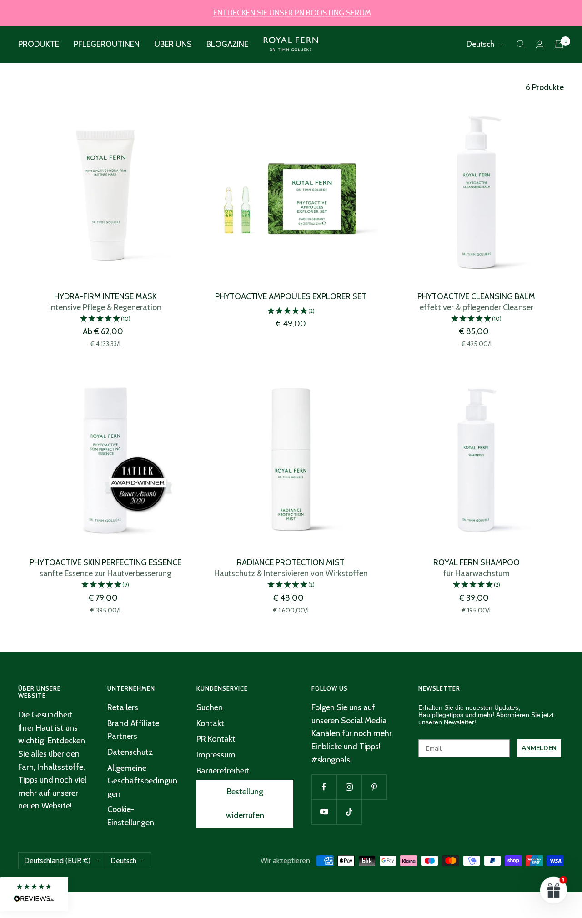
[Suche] (521, 44)
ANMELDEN (539, 748)
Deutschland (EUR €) (57, 860)
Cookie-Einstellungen (130, 816)
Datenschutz (130, 752)
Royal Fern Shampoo (476, 562)
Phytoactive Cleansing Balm (476, 296)
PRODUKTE (38, 44)
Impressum (216, 755)
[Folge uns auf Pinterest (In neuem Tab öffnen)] (373, 786)
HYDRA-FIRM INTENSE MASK (105, 296)
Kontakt (210, 723)
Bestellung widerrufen (245, 803)
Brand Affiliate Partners (133, 730)
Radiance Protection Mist (291, 562)
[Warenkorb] (559, 44)
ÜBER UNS (173, 44)
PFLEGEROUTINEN (107, 44)
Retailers (122, 707)
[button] (105, 319)
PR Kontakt (216, 739)
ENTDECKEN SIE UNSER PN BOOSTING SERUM (292, 12)
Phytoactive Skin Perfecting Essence (105, 562)
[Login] (540, 44)
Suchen (209, 707)
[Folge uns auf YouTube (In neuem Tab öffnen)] (323, 811)
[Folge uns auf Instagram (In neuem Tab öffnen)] (348, 786)
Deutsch (480, 44)
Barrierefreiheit (222, 771)
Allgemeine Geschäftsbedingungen (142, 781)
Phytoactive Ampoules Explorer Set (290, 296)
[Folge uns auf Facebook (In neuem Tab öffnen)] (323, 786)
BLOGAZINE (227, 44)
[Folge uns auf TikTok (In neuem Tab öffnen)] (348, 811)
